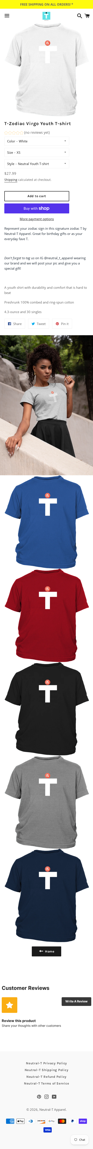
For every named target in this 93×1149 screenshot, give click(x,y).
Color (11, 141)
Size (10, 152)
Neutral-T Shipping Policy (47, 1070)
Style (10, 164)
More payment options (37, 219)
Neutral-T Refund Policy (46, 1077)
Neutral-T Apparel (52, 1109)
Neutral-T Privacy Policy (46, 1063)
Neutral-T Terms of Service (46, 1083)
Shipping (10, 180)
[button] (27, 133)
